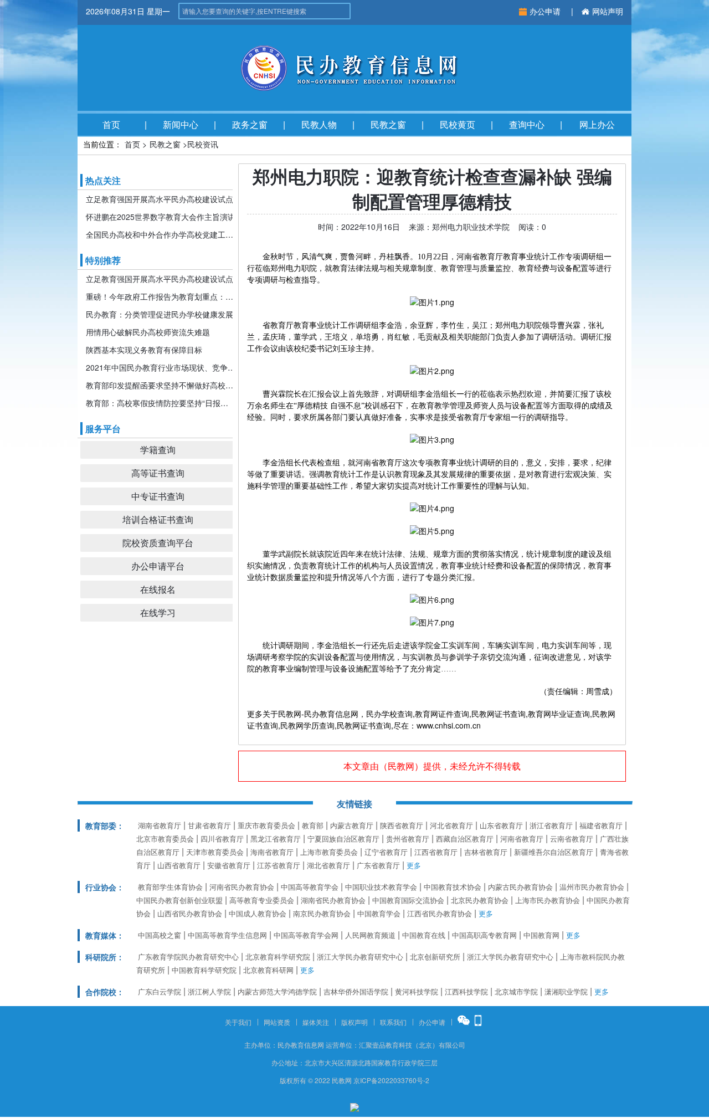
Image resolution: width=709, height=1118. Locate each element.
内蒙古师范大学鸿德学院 (277, 991)
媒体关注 (315, 1022)
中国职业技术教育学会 (381, 886)
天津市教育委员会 (215, 852)
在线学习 (158, 612)
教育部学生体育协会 (170, 886)
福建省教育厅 (601, 825)
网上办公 (597, 124)
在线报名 (158, 589)
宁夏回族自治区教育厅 (343, 838)
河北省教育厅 (451, 825)
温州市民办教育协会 (591, 886)
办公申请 (546, 11)
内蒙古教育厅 (351, 825)
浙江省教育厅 (551, 825)
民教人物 (319, 124)
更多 (414, 865)
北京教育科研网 (268, 970)
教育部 (312, 825)
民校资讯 (202, 144)
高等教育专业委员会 (261, 900)
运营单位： (342, 1044)
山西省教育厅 (179, 865)
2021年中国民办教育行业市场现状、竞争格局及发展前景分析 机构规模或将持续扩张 (160, 367)
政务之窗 (250, 124)
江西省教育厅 (436, 852)
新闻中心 (180, 124)
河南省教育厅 (521, 838)
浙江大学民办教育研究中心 (360, 956)
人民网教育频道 (370, 935)
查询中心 (526, 124)
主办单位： (261, 1044)
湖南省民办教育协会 (333, 900)
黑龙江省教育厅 (275, 838)
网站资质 (277, 1022)
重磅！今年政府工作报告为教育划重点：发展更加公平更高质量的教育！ (160, 296)
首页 (111, 124)
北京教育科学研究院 (277, 956)
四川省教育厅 (222, 838)
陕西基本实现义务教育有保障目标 (144, 349)
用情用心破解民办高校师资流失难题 (148, 331)
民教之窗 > (168, 144)
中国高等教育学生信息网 (227, 935)
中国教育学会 (378, 913)
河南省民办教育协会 (241, 886)
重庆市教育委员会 (266, 825)
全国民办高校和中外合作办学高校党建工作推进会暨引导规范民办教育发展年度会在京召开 (160, 234)
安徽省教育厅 (228, 865)
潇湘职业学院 (566, 991)
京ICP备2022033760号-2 (391, 1080)
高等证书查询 (157, 472)
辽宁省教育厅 (386, 852)
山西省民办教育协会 (189, 913)
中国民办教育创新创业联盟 (179, 900)
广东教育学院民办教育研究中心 (188, 956)
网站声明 (607, 11)
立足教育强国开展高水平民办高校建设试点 (159, 198)
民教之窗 (388, 124)
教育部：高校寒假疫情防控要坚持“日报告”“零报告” (160, 402)
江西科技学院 (466, 991)
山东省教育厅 (501, 825)
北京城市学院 (516, 991)
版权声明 (354, 1022)
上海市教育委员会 (329, 852)
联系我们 (393, 1022)
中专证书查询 (157, 496)
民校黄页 (457, 124)
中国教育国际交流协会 (408, 900)
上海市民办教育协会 (547, 900)
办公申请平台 (157, 566)
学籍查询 (158, 449)
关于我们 (238, 1022)
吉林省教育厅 (485, 852)
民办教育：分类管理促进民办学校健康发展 (159, 314)
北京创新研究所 (435, 956)
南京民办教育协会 (322, 913)
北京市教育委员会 (165, 838)
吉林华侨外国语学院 (355, 991)
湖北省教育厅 (328, 865)
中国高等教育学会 (309, 886)
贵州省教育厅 (407, 838)
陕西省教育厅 (401, 825)
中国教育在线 (423, 935)
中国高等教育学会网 (306, 935)
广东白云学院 (159, 991)
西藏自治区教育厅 (465, 838)
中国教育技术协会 (452, 886)
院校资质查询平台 (157, 542)
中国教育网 (541, 935)
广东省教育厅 (378, 865)
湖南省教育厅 (159, 825)
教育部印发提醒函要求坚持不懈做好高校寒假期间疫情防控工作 (160, 385)
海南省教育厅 (272, 852)
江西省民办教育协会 (439, 913)
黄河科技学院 (416, 991)
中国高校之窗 (159, 935)
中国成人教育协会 (257, 913)
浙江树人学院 (209, 991)
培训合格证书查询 (157, 519)
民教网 (401, 766)
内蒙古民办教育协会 (520, 886)
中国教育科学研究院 (204, 970)
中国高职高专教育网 (484, 935)
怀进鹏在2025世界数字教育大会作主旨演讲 (160, 216)
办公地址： (288, 1062)
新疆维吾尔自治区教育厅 (553, 852)
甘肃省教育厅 (209, 825)
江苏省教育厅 (278, 865)
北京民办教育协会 (479, 900)
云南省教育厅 (571, 838)
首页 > (136, 144)
